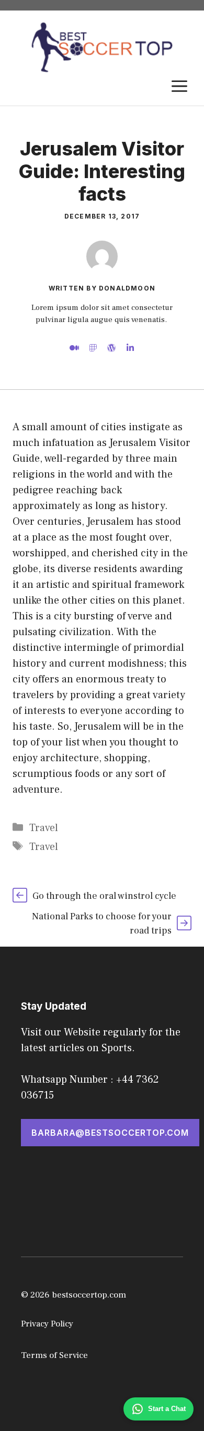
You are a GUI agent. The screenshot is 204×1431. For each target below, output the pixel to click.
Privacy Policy (47, 1324)
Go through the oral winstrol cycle (104, 896)
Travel (43, 828)
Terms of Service (54, 1355)
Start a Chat (167, 1409)
